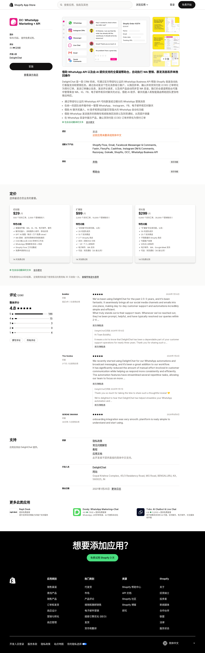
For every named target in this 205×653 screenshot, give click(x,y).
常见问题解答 (100, 445)
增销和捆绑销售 (93, 604)
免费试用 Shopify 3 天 (102, 557)
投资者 (163, 598)
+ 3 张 (166, 59)
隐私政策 (97, 440)
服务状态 (164, 628)
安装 (31, 66)
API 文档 (126, 593)
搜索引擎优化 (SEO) (95, 616)
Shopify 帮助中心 (131, 586)
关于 (162, 586)
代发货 (88, 586)
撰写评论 (16, 340)
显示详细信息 (98, 325)
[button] (39, 512)
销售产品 (52, 598)
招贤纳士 (164, 593)
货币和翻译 (91, 628)
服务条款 (32, 643)
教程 (95, 449)
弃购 (95, 161)
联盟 (162, 616)
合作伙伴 (164, 610)
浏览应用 (141, 4)
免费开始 (187, 4)
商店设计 (52, 610)
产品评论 (89, 598)
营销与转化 (53, 616)
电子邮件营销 (92, 610)
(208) (18, 47)
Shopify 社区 (129, 598)
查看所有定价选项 (90, 277)
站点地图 (59, 643)
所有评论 (31, 340)
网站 (95, 471)
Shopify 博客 (129, 604)
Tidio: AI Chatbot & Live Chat (161, 509)
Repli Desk (24, 509)
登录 (172, 4)
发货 (87, 622)
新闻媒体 (164, 604)
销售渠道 (52, 586)
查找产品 (52, 593)
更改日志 (116, 488)
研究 (124, 610)
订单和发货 (53, 604)
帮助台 (96, 171)
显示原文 (90, 122)
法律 (162, 622)
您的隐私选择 (74, 643)
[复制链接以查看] (70, 294)
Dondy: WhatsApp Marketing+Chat (101, 509)
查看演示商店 (31, 74)
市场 (87, 593)
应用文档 (97, 453)
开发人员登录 (17, 643)
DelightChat (16, 57)
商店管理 (52, 622)
